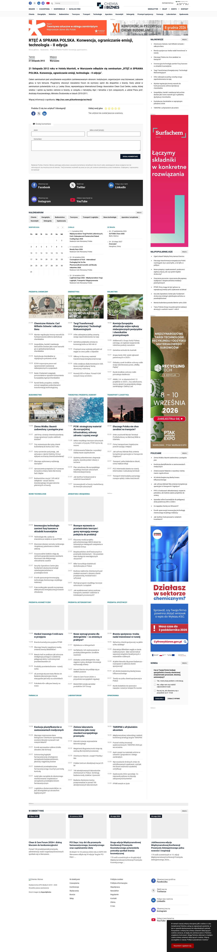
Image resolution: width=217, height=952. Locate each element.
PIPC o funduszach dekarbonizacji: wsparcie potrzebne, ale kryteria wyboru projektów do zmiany (169, 493)
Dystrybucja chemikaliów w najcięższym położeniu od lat (168, 102)
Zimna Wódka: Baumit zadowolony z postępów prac (170, 459)
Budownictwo (35, 395)
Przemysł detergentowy (79, 602)
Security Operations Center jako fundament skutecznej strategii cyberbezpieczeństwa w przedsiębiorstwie (169, 296)
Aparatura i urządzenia (79, 494)
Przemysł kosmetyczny (40, 602)
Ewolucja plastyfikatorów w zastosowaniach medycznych (169, 465)
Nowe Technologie (37, 494)
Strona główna (34, 50)
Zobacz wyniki (174, 699)
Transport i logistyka (118, 395)
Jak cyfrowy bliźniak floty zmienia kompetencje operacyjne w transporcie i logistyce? (170, 485)
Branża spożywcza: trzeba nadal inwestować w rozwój (170, 52)
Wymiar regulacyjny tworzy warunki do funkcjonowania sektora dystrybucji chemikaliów (167, 86)
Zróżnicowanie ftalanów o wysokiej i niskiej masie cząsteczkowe (169, 472)
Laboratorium (74, 695)
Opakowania (113, 695)
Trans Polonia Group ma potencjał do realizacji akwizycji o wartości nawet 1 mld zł (170, 308)
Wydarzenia (44, 50)
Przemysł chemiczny (38, 292)
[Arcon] (182, 3)
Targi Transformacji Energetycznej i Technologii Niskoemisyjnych (170, 71)
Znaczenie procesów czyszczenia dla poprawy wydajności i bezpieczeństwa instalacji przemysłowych (170, 280)
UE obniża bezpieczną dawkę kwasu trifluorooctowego (166, 478)
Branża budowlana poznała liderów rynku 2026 (170, 303)
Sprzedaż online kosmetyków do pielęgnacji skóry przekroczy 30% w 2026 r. (169, 501)
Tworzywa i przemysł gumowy (82, 395)
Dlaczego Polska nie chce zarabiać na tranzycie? (167, 58)
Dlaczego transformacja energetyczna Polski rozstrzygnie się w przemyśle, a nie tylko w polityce (169, 263)
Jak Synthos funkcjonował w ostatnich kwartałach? (167, 518)
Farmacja (33, 695)
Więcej (139, 212)
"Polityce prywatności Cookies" (198, 940)
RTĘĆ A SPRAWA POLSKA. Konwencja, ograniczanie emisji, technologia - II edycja (69, 50)
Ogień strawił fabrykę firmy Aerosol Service (169, 256)
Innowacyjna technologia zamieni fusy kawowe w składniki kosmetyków (170, 65)
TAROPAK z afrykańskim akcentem (166, 108)
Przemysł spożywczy (117, 602)
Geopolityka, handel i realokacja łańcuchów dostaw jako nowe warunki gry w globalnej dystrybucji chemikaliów (169, 94)
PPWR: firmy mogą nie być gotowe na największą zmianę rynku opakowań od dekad (170, 288)
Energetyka (73, 292)
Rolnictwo (112, 292)
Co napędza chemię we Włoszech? (166, 506)
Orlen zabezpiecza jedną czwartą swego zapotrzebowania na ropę (168, 78)
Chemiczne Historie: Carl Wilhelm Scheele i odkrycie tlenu (169, 45)
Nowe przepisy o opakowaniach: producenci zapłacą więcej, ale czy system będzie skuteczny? (169, 271)
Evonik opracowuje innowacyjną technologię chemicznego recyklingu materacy (169, 511)
